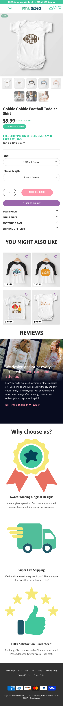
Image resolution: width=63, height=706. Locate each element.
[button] (40, 192)
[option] (31, 45)
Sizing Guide (10, 217)
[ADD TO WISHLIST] (27, 256)
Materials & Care (12, 223)
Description (10, 211)
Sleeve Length (12, 171)
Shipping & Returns (14, 229)
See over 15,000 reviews (21, 405)
